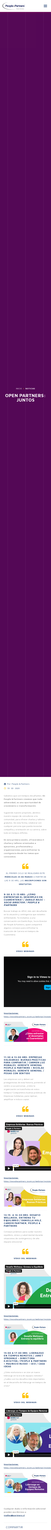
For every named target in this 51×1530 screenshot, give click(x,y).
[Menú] (45, 6)
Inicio (19, 388)
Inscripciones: (11, 1178)
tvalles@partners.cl (14, 1515)
